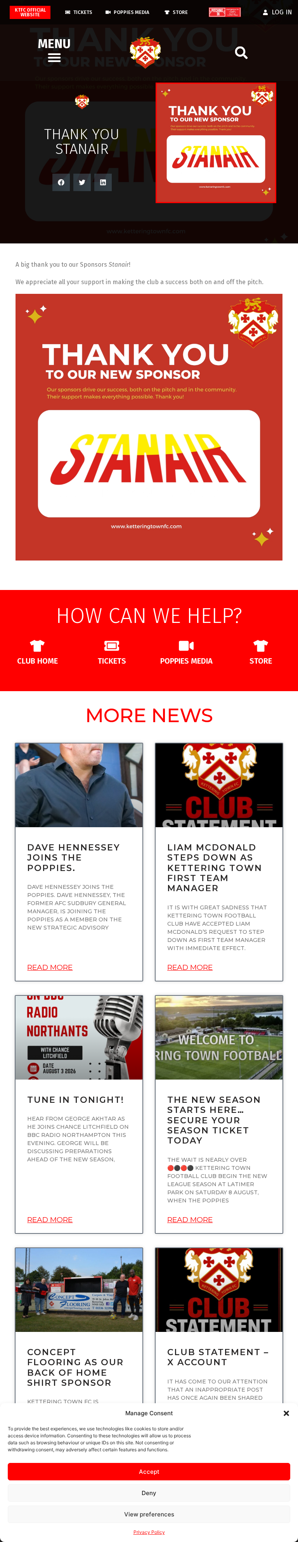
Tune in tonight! (75, 1100)
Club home (37, 661)
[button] (286, 1413)
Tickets (112, 661)
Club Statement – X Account (218, 1357)
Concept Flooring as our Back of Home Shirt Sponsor (75, 1367)
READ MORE (50, 967)
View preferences (149, 1514)
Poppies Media (186, 661)
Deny (149, 1493)
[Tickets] (111, 645)
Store (260, 661)
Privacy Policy (149, 1532)
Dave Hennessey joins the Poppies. (73, 857)
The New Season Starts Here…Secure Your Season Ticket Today (214, 1120)
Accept (149, 1471)
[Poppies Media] (186, 645)
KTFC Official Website (30, 12)
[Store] (260, 645)
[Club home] (37, 645)
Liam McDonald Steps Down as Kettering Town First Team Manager (214, 868)
